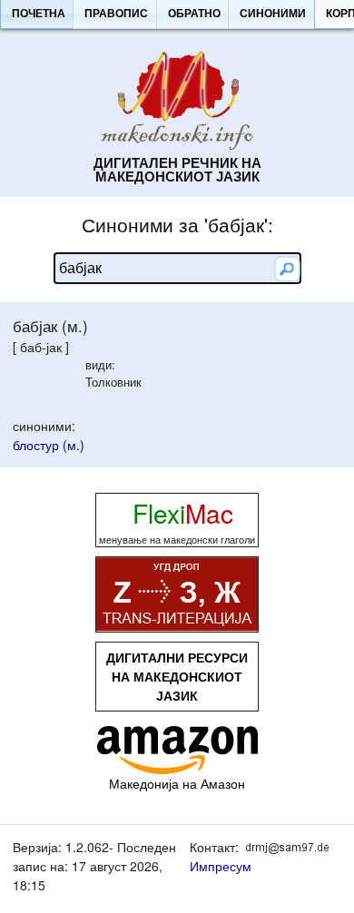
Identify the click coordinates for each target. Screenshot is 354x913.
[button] (38, 14)
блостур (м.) (48, 445)
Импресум (220, 866)
